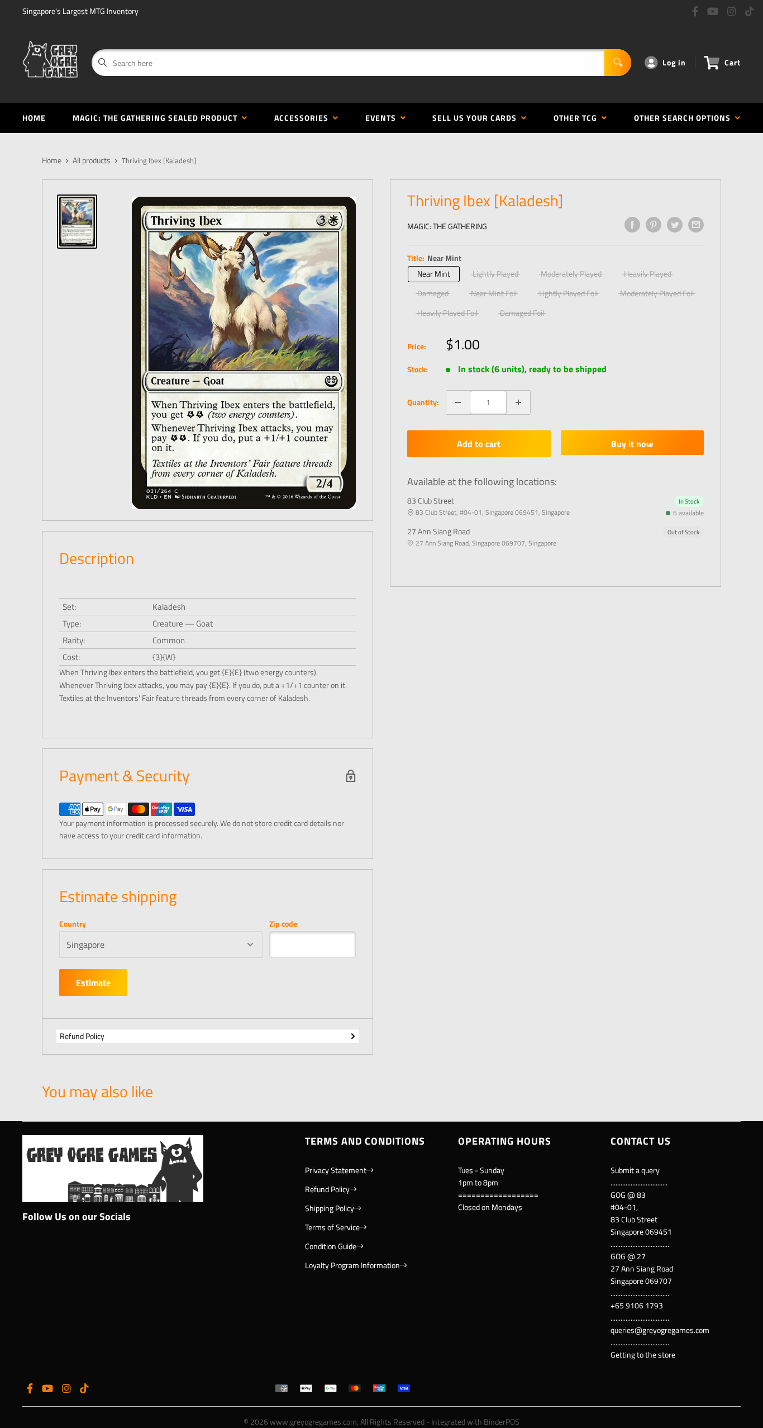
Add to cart (478, 443)
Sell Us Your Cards (476, 118)
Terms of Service (332, 1227)
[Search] (617, 62)
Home (34, 118)
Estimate (93, 982)
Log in (674, 62)
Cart (732, 62)
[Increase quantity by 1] (518, 402)
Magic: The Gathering (447, 226)
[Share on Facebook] (632, 225)
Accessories (303, 118)
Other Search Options (684, 118)
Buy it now (632, 443)
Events (382, 118)
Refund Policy (82, 1036)
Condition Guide (330, 1246)
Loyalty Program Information (352, 1265)
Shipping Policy (329, 1208)
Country (72, 924)
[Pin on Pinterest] (653, 225)
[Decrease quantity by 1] (458, 402)
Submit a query (635, 1170)
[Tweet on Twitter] (675, 225)
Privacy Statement (335, 1170)
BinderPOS (501, 1421)
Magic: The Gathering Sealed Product (157, 118)
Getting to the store (643, 1354)
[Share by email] (696, 225)
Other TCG (578, 118)
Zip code (283, 924)
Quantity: (423, 402)
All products (92, 160)
